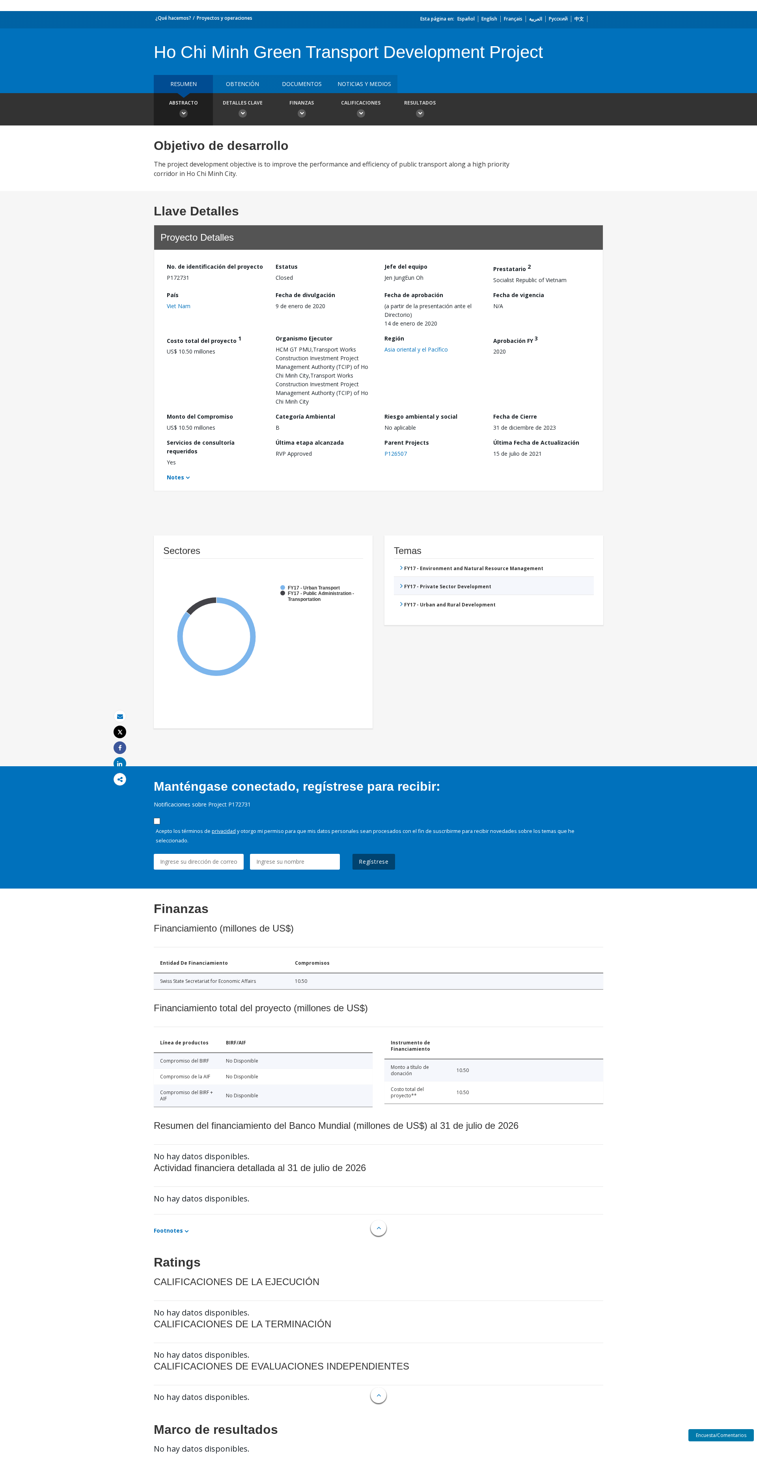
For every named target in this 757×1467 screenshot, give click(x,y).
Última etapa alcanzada (310, 442)
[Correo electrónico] (120, 716)
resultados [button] (420, 102)
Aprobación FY (515, 339)
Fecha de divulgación (305, 295)
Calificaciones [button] (360, 102)
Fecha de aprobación (413, 295)
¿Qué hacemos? (173, 18)
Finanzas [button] (301, 102)
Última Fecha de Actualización (536, 442)
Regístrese (374, 861)
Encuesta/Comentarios (721, 1435)
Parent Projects (406, 442)
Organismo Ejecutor (304, 338)
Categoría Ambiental (305, 416)
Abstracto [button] (183, 102)
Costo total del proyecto (204, 339)
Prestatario (512, 268)
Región (394, 338)
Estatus (287, 266)
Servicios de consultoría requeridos (201, 447)
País (173, 295)
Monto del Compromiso (200, 416)
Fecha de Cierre (515, 416)
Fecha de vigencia (518, 295)
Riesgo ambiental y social (420, 416)
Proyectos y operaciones (224, 18)
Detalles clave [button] (243, 102)
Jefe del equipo (405, 266)
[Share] (120, 748)
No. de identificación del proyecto (215, 266)
